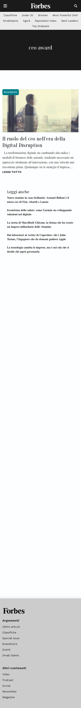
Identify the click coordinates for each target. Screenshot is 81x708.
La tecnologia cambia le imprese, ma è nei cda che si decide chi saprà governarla (38, 249)
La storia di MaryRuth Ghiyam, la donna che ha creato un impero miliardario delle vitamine (40, 224)
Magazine (8, 697)
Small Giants (10, 655)
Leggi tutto (11, 171)
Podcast (7, 680)
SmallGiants (10, 20)
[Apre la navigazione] (5, 6)
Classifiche (10, 15)
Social (6, 685)
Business (10, 92)
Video (6, 674)
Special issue (10, 638)
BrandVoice (9, 643)
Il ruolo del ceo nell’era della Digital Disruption (33, 142)
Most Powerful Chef (65, 15)
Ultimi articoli (11, 626)
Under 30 (27, 15)
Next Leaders (69, 20)
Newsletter (9, 691)
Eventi (6, 649)
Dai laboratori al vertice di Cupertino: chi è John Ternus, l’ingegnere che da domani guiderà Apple (36, 237)
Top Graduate (40, 26)
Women (43, 15)
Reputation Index (45, 20)
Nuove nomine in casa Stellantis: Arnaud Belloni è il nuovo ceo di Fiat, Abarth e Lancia (38, 200)
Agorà (26, 20)
